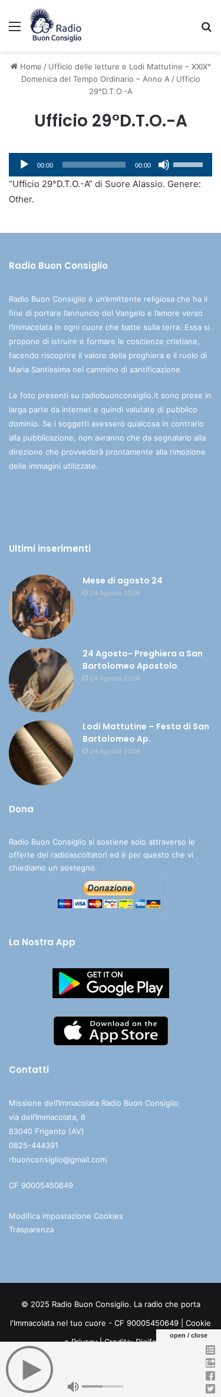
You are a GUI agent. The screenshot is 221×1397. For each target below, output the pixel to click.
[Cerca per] (206, 30)
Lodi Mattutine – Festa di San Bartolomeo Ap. (146, 733)
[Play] (24, 165)
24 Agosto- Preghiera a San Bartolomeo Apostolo (143, 660)
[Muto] (164, 165)
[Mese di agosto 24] (41, 607)
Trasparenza (31, 1229)
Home (30, 66)
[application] (110, 164)
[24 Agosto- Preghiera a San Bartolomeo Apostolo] (41, 680)
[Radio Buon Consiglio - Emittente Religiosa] (56, 26)
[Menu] (15, 30)
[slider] (189, 163)
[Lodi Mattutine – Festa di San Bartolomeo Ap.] (41, 753)
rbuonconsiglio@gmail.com (58, 1159)
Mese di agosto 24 (123, 580)
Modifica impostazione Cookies (66, 1216)
